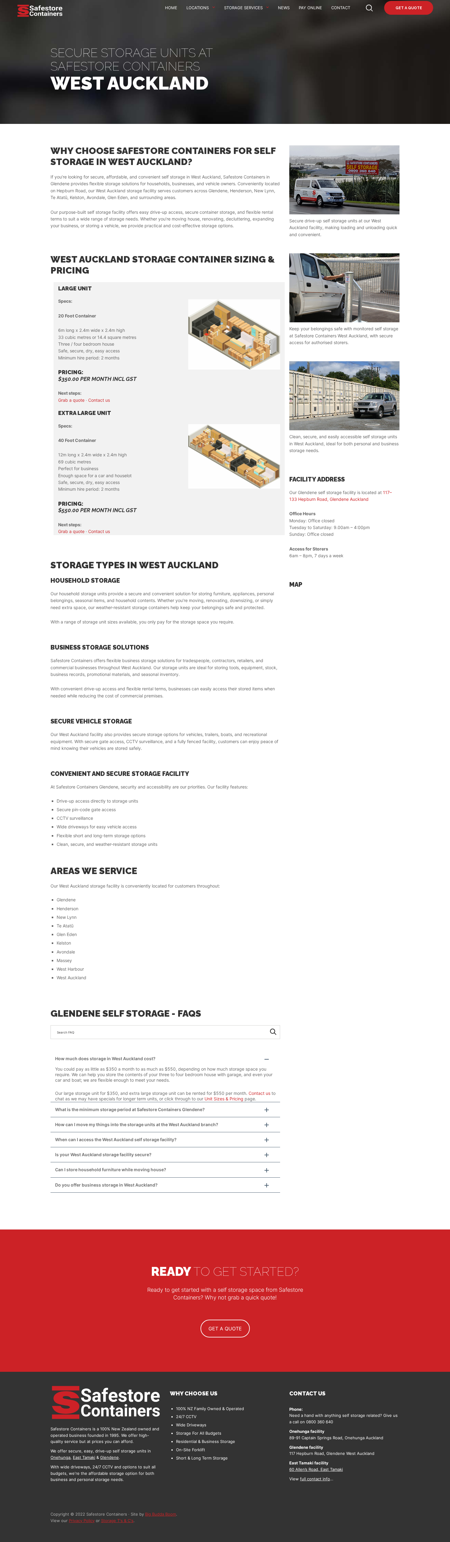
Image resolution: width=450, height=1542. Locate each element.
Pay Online (310, 7)
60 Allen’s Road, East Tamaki (316, 1469)
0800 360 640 (319, 1421)
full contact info (315, 1478)
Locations (197, 7)
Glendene (109, 1457)
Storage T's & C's (117, 1520)
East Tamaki (84, 1457)
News (284, 7)
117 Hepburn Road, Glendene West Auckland (331, 1453)
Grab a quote (71, 400)
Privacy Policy (82, 1520)
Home (171, 7)
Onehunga (60, 1457)
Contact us (99, 400)
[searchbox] (165, 1032)
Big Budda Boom (160, 1514)
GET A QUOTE (225, 1328)
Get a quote (409, 8)
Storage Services (243, 7)
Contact (340, 7)
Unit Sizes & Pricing (223, 1098)
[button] (165, 1058)
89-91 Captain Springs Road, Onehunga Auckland (336, 1437)
